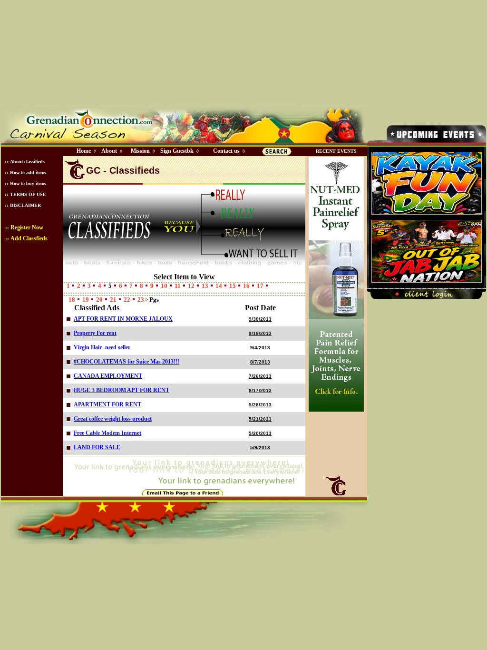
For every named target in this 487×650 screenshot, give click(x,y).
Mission (140, 151)
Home (84, 151)
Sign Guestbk (179, 151)
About (109, 151)
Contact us (226, 151)
